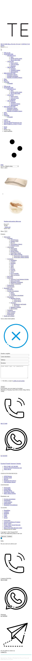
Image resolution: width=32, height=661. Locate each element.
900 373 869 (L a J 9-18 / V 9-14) (12, 124)
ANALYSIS (10, 61)
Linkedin (18, 463)
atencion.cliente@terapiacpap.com (13, 122)
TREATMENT (11, 67)
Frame (12, 264)
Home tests (10, 278)
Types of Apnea (15, 64)
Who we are (7, 52)
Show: (2, 167)
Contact (6, 119)
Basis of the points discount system (13, 528)
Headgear (13, 263)
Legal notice (7, 520)
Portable (13, 294)
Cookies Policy (8, 526)
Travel (12, 272)
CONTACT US (25, 44)
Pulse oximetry (11, 313)
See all (5, 517)
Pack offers (10, 276)
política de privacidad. (19, 381)
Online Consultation (16, 283)
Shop (5, 79)
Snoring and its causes (16, 58)
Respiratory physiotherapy (11, 505)
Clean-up (13, 270)
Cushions (13, 261)
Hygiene (13, 269)
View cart (3, 536)
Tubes (12, 266)
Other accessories (15, 275)
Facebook (3, 463)
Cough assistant (11, 311)
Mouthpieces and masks (20, 304)
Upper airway (17, 300)
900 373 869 (7, 466)
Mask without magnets (16, 254)
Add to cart (7, 227)
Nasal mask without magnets (21, 256)
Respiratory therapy (12, 74)
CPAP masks (10, 247)
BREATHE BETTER (9, 73)
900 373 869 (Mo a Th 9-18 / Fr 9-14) (10, 44)
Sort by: (3, 166)
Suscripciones (10, 286)
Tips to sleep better (15, 60)
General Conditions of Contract (12, 522)
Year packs (16, 305)
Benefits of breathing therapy (14, 77)
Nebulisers (13, 302)
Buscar (2, 47)
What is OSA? (14, 63)
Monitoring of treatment (17, 282)
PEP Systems (14, 308)
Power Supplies (15, 273)
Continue (9, 536)
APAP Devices (14, 240)
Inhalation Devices (15, 298)
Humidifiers (14, 260)
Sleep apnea (7, 237)
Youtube (8, 463)
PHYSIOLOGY (11, 55)
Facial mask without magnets (21, 257)
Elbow (12, 267)
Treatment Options (15, 70)
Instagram (13, 463)
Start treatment (14, 71)
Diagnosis (13, 66)
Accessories (10, 259)
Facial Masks (14, 250)
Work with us (7, 469)
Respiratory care (8, 288)
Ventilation (10, 310)
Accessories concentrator (17, 295)
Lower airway (17, 301)
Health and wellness (9, 316)
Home (12, 292)
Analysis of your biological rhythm (20, 279)
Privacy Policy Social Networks (12, 525)
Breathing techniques (12, 76)
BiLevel (13, 242)
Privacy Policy (7, 523)
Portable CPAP (14, 241)
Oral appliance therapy (16, 244)
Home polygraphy (15, 280)
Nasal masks (14, 248)
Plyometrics (10, 289)
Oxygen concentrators (13, 291)
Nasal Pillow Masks (16, 253)
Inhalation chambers (16, 307)
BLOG (6, 80)
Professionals (10, 285)
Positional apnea (15, 245)
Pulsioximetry (7, 503)
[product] (17, 194)
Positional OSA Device (10, 480)
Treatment (13, 68)
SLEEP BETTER (8, 54)
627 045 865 (14, 466)
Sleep (12, 57)
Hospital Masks (15, 251)
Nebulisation (10, 297)
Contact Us (3, 652)
